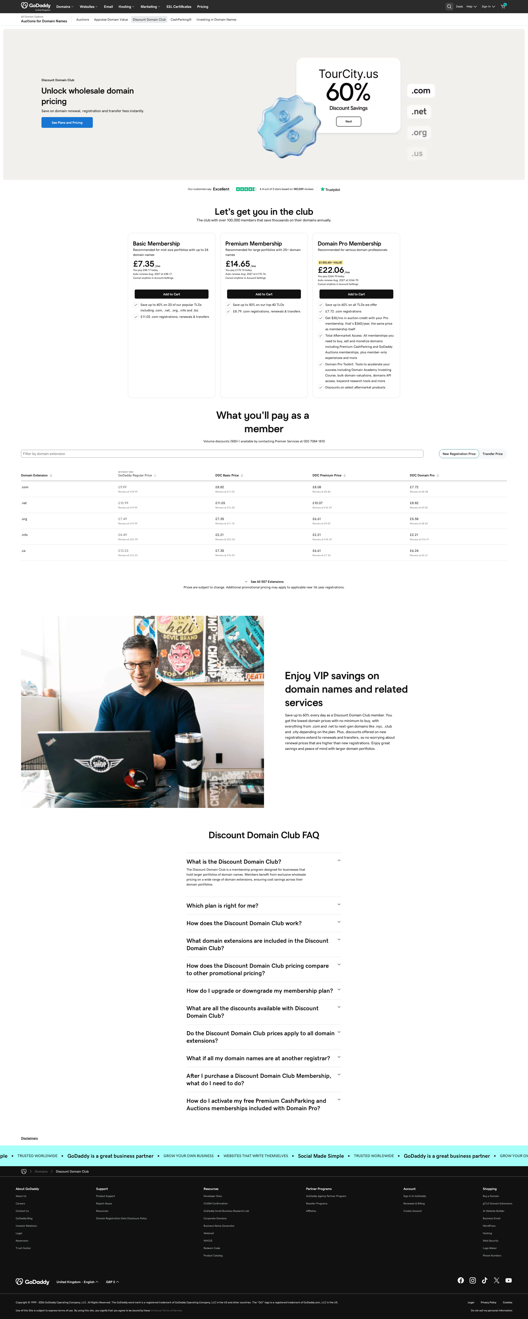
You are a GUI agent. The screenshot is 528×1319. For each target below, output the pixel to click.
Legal (19, 1233)
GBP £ (110, 1281)
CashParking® (181, 19)
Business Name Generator (219, 1225)
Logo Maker (490, 1248)
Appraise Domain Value (111, 19)
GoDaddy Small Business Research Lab (226, 1211)
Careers (20, 1203)
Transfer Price (493, 453)
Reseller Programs (317, 1203)
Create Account (412, 1211)
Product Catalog (213, 1255)
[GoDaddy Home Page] (33, 1281)
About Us (21, 1196)
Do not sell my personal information (491, 1310)
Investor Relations (26, 1225)
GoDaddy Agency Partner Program (326, 1196)
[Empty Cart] (503, 6)
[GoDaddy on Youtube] (508, 1283)
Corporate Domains (215, 1218)
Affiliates (311, 1211)
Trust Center (23, 1248)
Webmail (209, 1233)
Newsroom (22, 1240)
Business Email (491, 1218)
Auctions (82, 19)
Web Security (490, 1240)
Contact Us (22, 1211)
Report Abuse (104, 1203)
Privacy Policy (488, 1302)
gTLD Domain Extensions (497, 1203)
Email (108, 6)
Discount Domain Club (149, 19)
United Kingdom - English (75, 1281)
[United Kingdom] (36, 5)
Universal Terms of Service (166, 1310)
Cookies (507, 1302)
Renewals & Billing (414, 1203)
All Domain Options (32, 16)
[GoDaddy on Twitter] (496, 1283)
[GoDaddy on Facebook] (460, 1283)
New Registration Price (459, 453)
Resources (102, 1211)
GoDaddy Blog (24, 1218)
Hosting (487, 1233)
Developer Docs (213, 1196)
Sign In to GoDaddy (414, 1196)
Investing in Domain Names (216, 19)
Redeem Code (212, 1248)
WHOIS (208, 1240)
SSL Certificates (178, 6)
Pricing (202, 6)
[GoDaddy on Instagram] (472, 1283)
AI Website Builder (493, 1211)
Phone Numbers (492, 1255)
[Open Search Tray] (449, 7)
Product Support (105, 1196)
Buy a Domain (491, 1196)
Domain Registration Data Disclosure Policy (121, 1218)
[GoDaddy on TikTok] (484, 1283)
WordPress (489, 1225)
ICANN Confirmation (216, 1203)
